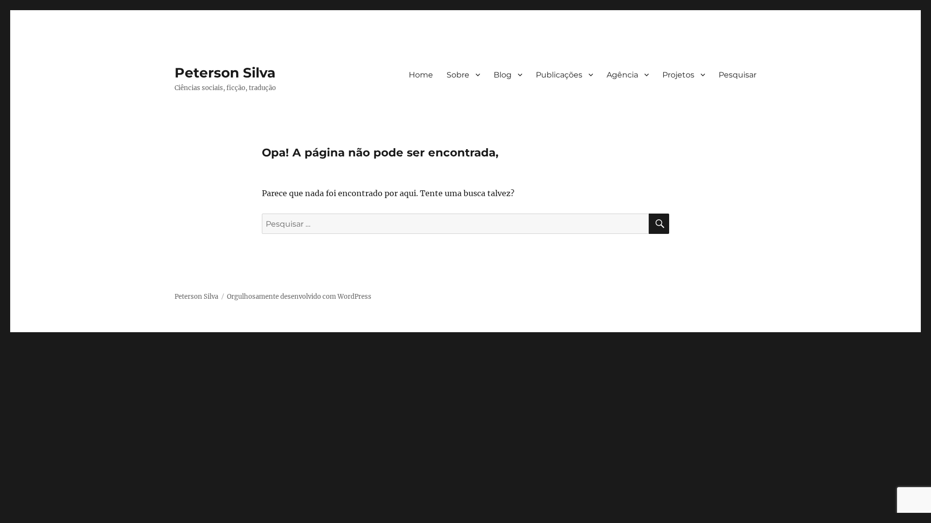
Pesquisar (737, 74)
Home (421, 74)
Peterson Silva (225, 72)
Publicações (559, 74)
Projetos (678, 74)
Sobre (458, 74)
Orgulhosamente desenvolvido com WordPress (299, 296)
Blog (503, 74)
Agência (622, 74)
